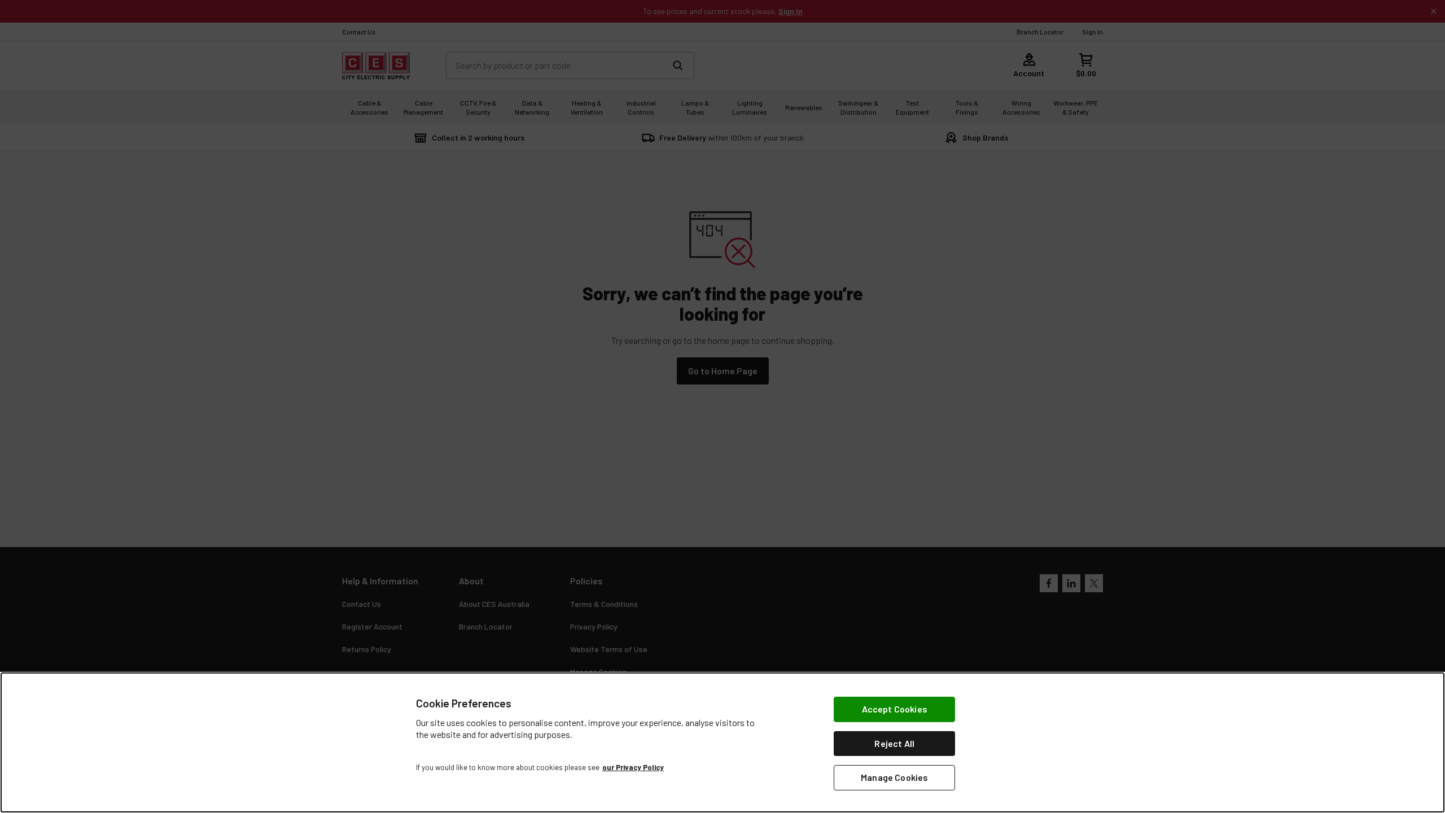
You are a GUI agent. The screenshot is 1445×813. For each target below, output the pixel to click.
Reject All (894, 743)
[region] (722, 742)
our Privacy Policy (633, 767)
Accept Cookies (894, 708)
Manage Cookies (894, 777)
